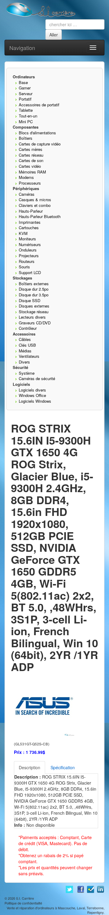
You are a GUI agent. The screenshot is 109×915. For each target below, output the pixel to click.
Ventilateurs (29, 356)
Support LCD (30, 272)
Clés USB (27, 345)
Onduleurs (28, 250)
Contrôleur (28, 328)
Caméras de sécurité (37, 378)
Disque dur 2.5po (33, 289)
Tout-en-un (28, 116)
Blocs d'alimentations (37, 133)
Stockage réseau (33, 311)
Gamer (25, 88)
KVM (23, 233)
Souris (24, 267)
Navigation (22, 48)
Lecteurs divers (32, 317)
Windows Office (32, 395)
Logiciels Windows (35, 401)
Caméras (27, 194)
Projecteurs (29, 255)
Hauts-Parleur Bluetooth (40, 216)
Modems (26, 177)
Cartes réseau (31, 155)
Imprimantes (30, 222)
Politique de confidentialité (23, 903)
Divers (24, 362)
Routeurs (27, 261)
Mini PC (26, 121)
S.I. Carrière (25, 898)
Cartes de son (31, 160)
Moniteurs (27, 239)
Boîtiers (25, 138)
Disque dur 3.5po (33, 295)
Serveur (25, 93)
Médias (25, 351)
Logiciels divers (32, 390)
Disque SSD (29, 300)
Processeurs (30, 183)
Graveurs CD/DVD (35, 323)
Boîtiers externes (34, 283)
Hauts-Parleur (31, 211)
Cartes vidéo (30, 166)
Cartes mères (30, 149)
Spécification (63, 767)
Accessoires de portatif (39, 105)
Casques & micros (35, 199)
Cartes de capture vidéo (40, 144)
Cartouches (29, 227)
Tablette (26, 110)
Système (27, 373)
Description (29, 767)
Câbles (25, 339)
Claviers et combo (35, 205)
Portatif (25, 99)
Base (23, 82)
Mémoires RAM (32, 172)
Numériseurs (30, 244)
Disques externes (34, 306)
